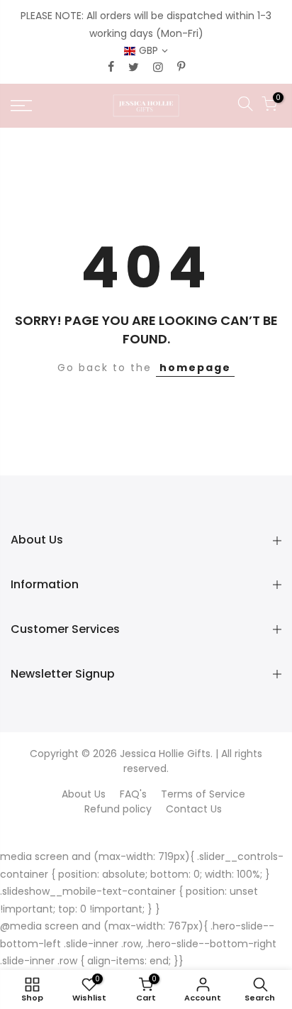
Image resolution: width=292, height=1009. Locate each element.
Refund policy (118, 809)
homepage (195, 367)
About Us (84, 794)
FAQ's (133, 794)
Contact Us (194, 809)
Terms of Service (203, 794)
